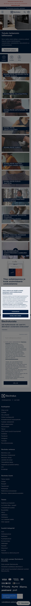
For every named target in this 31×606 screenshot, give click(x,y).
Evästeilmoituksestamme (8, 307)
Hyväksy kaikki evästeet (15, 315)
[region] (15, 302)
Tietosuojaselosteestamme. (20, 307)
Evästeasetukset (15, 311)
